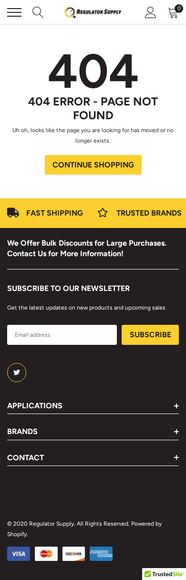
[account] (150, 12)
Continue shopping (93, 164)
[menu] (14, 12)
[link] (16, 372)
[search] (38, 12)
